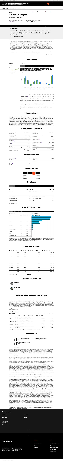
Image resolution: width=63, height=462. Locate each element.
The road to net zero (4, 423)
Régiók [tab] (15, 211)
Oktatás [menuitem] (23, 8)
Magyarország (59, 0)
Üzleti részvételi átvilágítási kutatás (14, 362)
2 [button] (29, 274)
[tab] (14, 68)
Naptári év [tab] (22, 66)
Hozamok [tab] (22, 63)
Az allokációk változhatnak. (13, 203)
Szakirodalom (50, 26)
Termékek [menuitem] (19, 8)
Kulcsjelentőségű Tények (26, 26)
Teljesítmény (17, 26)
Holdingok (44, 26)
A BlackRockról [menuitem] (13, 8)
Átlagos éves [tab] (28, 66)
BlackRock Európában (5, 420)
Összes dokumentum (19, 347)
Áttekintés (11, 26)
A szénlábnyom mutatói (49, 361)
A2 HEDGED (11, 263)
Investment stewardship (5, 422)
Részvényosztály (12, 250)
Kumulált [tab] (34, 66)
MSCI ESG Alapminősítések (42, 361)
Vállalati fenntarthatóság (5, 421)
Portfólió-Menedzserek (37, 26)
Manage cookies (53, 451)
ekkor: (10, 311)
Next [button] (30, 274)
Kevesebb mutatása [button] (49, 54)
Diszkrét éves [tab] (40, 66)
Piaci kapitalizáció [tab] (20, 211)
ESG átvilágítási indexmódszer (24, 362)
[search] (60, 8)
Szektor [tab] (11, 211)
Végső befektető (52, 0)
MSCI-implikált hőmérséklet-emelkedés (41, 362)
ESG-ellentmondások (32, 362)
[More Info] (27, 96)
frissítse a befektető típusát (19, 4)
